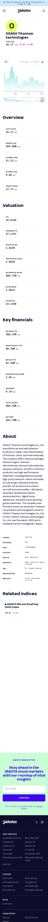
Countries (9, 914)
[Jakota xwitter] (36, 822)
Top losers (8, 886)
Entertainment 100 (12, 858)
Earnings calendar (34, 890)
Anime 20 (7, 850)
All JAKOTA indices (12, 838)
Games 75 (30, 842)
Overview (7, 878)
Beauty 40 (30, 846)
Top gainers (31, 882)
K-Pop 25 (29, 850)
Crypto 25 (8, 842)
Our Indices (10, 834)
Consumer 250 (32, 854)
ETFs (5, 900)
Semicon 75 (8, 846)
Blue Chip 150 (32, 838)
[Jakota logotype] (23, 12)
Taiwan (6, 918)
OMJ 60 (6, 865)
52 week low (9, 890)
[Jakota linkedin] (42, 822)
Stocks (7, 874)
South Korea (31, 918)
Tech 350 (7, 854)
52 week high (31, 886)
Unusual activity (11, 882)
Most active (31, 878)
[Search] (43, 10)
